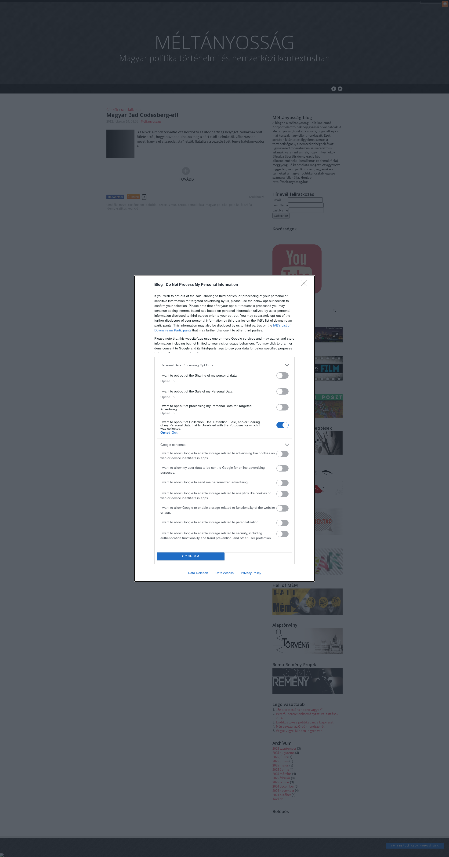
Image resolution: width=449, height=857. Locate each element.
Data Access (224, 573)
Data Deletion (198, 573)
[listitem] (224, 365)
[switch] (282, 375)
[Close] (305, 284)
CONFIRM (190, 556)
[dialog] (224, 428)
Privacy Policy (251, 573)
